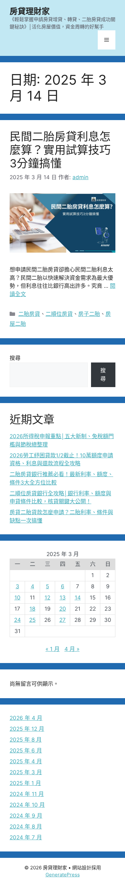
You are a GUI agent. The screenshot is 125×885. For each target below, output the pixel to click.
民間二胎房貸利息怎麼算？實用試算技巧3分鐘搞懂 (60, 150)
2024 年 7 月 (26, 837)
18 (32, 609)
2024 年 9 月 (26, 816)
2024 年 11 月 (27, 794)
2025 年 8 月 (26, 739)
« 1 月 (53, 649)
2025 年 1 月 (25, 783)
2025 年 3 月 (26, 772)
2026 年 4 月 (26, 718)
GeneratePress (63, 875)
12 (47, 597)
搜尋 (15, 358)
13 (63, 597)
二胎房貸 (29, 314)
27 (62, 620)
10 (17, 597)
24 (17, 620)
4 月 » (71, 649)
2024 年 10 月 (27, 805)
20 (62, 609)
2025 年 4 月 (26, 761)
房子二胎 (89, 314)
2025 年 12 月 (27, 729)
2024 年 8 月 (26, 826)
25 (32, 620)
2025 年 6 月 (26, 750)
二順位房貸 (59, 314)
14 (78, 597)
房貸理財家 (30, 11)
